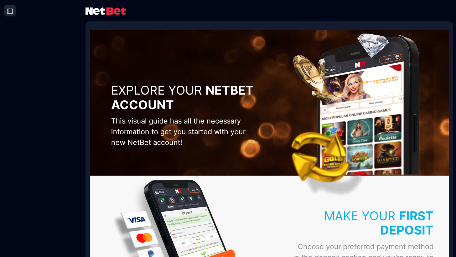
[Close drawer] (10, 10)
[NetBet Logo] (106, 10)
